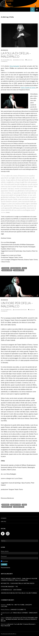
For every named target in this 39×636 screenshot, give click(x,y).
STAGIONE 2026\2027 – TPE (9, 586)
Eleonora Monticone (20, 309)
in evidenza (5, 268)
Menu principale (37, 9)
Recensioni (4, 50)
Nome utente (5, 551)
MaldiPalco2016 (15, 268)
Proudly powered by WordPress (8, 633)
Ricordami (5, 561)
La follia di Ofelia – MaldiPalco (16, 54)
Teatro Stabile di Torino (28, 87)
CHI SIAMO (3, 518)
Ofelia (24, 268)
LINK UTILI (3, 521)
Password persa (5, 567)
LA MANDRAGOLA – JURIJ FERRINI (11, 589)
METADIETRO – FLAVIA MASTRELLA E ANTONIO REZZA (17, 583)
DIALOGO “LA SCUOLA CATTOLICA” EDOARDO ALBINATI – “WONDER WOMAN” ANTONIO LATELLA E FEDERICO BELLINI (19, 619)
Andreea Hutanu (19, 60)
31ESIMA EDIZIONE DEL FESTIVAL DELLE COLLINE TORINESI (19, 593)
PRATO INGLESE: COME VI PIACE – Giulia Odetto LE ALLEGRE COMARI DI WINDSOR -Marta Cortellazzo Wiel (19, 579)
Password (4, 556)
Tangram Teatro (19, 270)
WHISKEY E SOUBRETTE (18, 609)
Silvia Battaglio (14, 66)
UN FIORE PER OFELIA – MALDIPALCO (17, 304)
